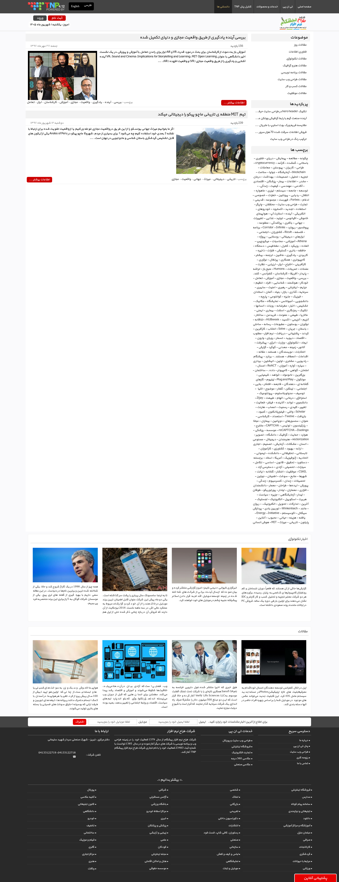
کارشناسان (281, 273)
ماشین (279, 255)
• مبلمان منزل (304, 833)
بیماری (269, 310)
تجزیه (304, 177)
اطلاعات (291, 181)
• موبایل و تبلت (231, 868)
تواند (289, 402)
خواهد (275, 375)
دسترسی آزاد (265, 467)
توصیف (300, 393)
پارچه (263, 296)
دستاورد (302, 462)
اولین (279, 361)
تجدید (289, 209)
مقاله (261, 352)
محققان (270, 204)
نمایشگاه (272, 301)
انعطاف (290, 356)
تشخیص (302, 306)
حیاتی (282, 518)
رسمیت (282, 407)
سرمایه (303, 292)
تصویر (260, 435)
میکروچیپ (262, 241)
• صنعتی (235, 840)
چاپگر (259, 204)
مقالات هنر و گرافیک (294, 65)
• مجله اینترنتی (159, 854)
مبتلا (256, 421)
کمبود (261, 412)
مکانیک (259, 301)
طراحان (282, 485)
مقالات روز (300, 45)
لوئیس (285, 425)
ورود (40, 18)
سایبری (260, 287)
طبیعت (269, 398)
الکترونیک (276, 499)
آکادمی (298, 186)
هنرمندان (284, 439)
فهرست (283, 200)
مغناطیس (273, 246)
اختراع (288, 264)
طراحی (300, 167)
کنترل (284, 246)
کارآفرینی (300, 264)
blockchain (299, 172)
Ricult (288, 232)
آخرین (304, 504)
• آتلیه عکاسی (88, 797)
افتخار (267, 384)
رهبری (281, 287)
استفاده (301, 209)
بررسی (302, 278)
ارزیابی (271, 264)
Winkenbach (290, 508)
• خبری (164, 818)
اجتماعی (263, 232)
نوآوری (263, 260)
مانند (303, 508)
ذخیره (261, 250)
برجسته (258, 458)
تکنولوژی (292, 342)
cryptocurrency (265, 163)
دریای (269, 158)
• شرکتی (163, 790)
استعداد (277, 416)
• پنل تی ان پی (301, 746)
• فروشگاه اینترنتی (241, 746)
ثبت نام (56, 18)
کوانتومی (275, 296)
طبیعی (294, 315)
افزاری (302, 490)
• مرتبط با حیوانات (302, 861)
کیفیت (274, 186)
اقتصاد (300, 338)
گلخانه (270, 471)
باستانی (303, 163)
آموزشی (290, 241)
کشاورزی (279, 448)
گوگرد (272, 347)
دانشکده (273, 453)
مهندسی (286, 186)
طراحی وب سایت (287, 204)
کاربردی (303, 255)
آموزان (283, 365)
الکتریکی (299, 213)
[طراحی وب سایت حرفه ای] (46, 6)
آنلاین (261, 518)
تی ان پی (287, 7)
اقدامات (303, 356)
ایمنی (259, 310)
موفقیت (291, 471)
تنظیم (259, 283)
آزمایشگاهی (287, 494)
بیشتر (259, 255)
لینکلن (289, 389)
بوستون (292, 324)
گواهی (294, 370)
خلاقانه (259, 319)
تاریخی (293, 522)
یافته (302, 518)
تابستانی (301, 453)
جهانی (298, 223)
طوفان (257, 490)
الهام (279, 398)
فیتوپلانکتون (276, 412)
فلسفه (298, 232)
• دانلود (307, 818)
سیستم (281, 190)
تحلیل (294, 177)
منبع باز (267, 269)
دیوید (289, 338)
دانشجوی (301, 402)
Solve (281, 329)
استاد (268, 458)
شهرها (303, 476)
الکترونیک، (268, 504)
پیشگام (258, 356)
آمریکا (278, 458)
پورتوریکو (269, 490)
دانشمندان (259, 485)
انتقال (305, 195)
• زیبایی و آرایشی (158, 833)
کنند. (256, 273)
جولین (261, 476)
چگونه (304, 158)
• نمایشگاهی (233, 861)
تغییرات (258, 218)
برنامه (256, 227)
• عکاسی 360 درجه (241, 758)
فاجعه (277, 384)
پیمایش (281, 158)
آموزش (269, 278)
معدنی (282, 347)
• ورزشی (307, 868)
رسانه (267, 324)
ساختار (259, 315)
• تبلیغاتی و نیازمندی (300, 811)
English (75, 6)
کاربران (289, 167)
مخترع (259, 425)
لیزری (270, 190)
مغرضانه (281, 306)
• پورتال (91, 790)
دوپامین (277, 421)
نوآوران (304, 324)
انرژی (272, 342)
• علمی (164, 840)
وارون (260, 338)
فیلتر (270, 402)
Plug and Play (285, 379)
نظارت (261, 264)
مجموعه (271, 200)
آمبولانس (286, 301)
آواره (292, 365)
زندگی (262, 481)
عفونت (282, 315)
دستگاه (259, 246)
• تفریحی (234, 811)
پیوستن (278, 167)
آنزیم (305, 319)
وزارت (281, 342)
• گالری (92, 847)
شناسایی (278, 283)
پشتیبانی (293, 333)
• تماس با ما (303, 763)
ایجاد (304, 342)
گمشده (291, 163)
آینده (288, 213)
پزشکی (259, 430)
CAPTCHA (272, 425)
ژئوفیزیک (290, 458)
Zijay (260, 398)
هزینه (292, 518)
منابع (293, 476)
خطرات (272, 195)
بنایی (258, 384)
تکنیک (303, 310)
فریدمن (271, 315)
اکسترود (277, 209)
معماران (292, 490)
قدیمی (259, 200)
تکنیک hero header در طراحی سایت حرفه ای (279, 111)
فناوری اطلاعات (297, 52)
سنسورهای (291, 421)
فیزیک (297, 296)
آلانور (301, 347)
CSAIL (302, 471)
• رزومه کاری (303, 758)
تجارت (303, 204)
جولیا (272, 172)
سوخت (283, 476)
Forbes (295, 200)
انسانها (260, 306)
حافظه (302, 250)
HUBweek (272, 319)
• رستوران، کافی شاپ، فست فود (221, 833)
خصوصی (259, 195)
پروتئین (283, 195)
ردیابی (295, 195)
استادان (258, 292)
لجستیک (262, 499)
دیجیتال (271, 439)
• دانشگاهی (89, 811)
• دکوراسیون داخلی (229, 818)
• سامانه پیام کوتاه (301, 804)
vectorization (300, 439)
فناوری (260, 158)
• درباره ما (304, 740)
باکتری (288, 223)
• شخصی (235, 790)
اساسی (269, 462)
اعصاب (271, 407)
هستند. (279, 356)
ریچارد (291, 227)
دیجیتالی (286, 236)
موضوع (269, 389)
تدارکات (293, 504)
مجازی (280, 278)
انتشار (279, 471)
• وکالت (92, 869)
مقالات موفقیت (296, 93)
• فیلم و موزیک (87, 840)
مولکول (301, 379)
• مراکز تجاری (89, 854)
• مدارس (307, 797)
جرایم (303, 287)
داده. (271, 370)
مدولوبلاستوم (284, 393)
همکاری (285, 260)
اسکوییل (290, 499)
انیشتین (268, 361)
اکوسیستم (288, 513)
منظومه (263, 223)
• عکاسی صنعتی (243, 764)
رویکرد (295, 246)
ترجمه (269, 255)
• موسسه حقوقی (158, 868)
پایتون (304, 522)
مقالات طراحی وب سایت (291, 79)
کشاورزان (276, 232)
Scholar (300, 412)
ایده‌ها (293, 485)
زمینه (292, 347)
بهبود (289, 448)
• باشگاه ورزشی (159, 804)
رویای (269, 338)
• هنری (92, 861)
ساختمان (260, 370)
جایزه (287, 296)
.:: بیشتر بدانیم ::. (169, 779)
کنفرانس (267, 273)
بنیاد (277, 292)
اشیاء (260, 389)
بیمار (281, 181)
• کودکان (163, 847)
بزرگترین (300, 375)
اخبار (291, 306)
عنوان (304, 421)
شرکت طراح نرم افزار (181, 731)
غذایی (270, 218)
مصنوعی (258, 439)
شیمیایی (263, 375)
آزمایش (278, 444)
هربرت (302, 499)
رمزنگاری (291, 310)
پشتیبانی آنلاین (315, 878)
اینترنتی (292, 287)
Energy (260, 513)
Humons (279, 269)
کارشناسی (263, 416)
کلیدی (293, 407)
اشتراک (79, 722)
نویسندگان (285, 352)
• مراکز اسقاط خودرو (157, 811)
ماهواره (260, 190)
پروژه (262, 236)
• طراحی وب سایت (300, 752)
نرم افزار (269, 333)
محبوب (272, 518)
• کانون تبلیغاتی (87, 804)
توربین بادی (271, 508)
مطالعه (292, 158)
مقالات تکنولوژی (296, 58)
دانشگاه (271, 435)
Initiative (273, 513)
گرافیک (283, 435)
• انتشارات (234, 825)
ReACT (272, 365)
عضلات (304, 269)
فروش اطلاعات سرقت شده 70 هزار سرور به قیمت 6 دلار (278, 132)
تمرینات (292, 269)
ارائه (298, 448)
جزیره (274, 494)
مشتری (289, 361)
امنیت (271, 287)
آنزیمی (296, 319)
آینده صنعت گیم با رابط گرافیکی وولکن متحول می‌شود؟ (278, 118)
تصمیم (267, 444)
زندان (287, 481)
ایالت (260, 471)
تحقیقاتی (288, 453)
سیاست (263, 494)
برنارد (268, 356)
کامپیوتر (282, 370)
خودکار (304, 283)
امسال (261, 365)
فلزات (270, 250)
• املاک (236, 797)
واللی (290, 412)
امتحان (304, 370)
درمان (256, 177)
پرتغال (273, 260)
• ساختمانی (89, 833)
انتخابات (300, 352)
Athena (302, 241)
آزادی (279, 467)
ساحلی (257, 324)
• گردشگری (305, 854)
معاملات (265, 167)
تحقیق (290, 462)
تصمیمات (282, 177)
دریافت (280, 333)
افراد (268, 283)
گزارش (262, 347)
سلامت (262, 172)
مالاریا (304, 315)
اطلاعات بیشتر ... (233, 102)
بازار (284, 292)
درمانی (289, 398)
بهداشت (268, 177)
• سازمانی (234, 847)
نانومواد (287, 375)
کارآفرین (260, 329)
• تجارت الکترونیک (242, 752)
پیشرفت (261, 342)
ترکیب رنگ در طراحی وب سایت (288, 139)
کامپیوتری (298, 260)
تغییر (303, 407)
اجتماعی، (301, 389)
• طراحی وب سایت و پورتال (237, 740)
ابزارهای (299, 236)
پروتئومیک (265, 393)
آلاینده (280, 402)
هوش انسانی (261, 522)
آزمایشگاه (283, 172)
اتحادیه (303, 458)
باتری (292, 250)
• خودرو (91, 818)
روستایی (273, 236)
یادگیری (291, 255)
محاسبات (277, 241)
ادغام (305, 200)
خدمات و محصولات (267, 7)
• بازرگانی (235, 804)
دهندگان (289, 384)
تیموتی (260, 453)
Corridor (268, 227)
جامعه (292, 190)
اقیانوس (290, 218)
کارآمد (280, 163)
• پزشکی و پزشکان (158, 825)
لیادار (281, 490)
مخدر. (302, 181)
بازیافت (301, 416)
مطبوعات (278, 324)
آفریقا (293, 273)
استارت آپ (276, 213)
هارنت (261, 407)
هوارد (304, 435)
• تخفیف (91, 825)
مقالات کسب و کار (295, 86)
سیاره (300, 365)
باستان (302, 329)
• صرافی (307, 840)
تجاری (256, 444)
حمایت (294, 435)
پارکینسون (299, 425)
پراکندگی (276, 223)
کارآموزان (265, 448)
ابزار (280, 264)
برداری (257, 361)
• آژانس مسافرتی (158, 797)
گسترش (281, 250)
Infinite (280, 227)
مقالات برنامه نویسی (293, 72)
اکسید (285, 319)
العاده (305, 246)
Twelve (289, 416)
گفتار (280, 389)
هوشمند (292, 283)
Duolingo (303, 430)
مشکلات (291, 444)
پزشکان (271, 181)
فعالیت (260, 402)
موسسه (271, 430)
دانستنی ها (223, 7)
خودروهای (263, 209)
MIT (274, 522)
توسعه (303, 190)
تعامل (259, 278)
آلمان (268, 292)
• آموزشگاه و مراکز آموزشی (297, 825)
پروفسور (303, 227)
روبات (270, 306)
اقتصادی (258, 181)
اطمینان (271, 476)
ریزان (256, 504)
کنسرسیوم (275, 481)
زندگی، (263, 186)
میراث (282, 522)
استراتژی (301, 398)
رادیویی (301, 361)
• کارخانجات (305, 847)
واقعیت (291, 278)
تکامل (258, 462)
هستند (272, 352)
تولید (279, 218)
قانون (279, 462)
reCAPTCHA (286, 430)
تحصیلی (289, 467)
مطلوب (257, 333)
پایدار (303, 273)
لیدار (300, 494)
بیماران (265, 421)
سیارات (301, 467)
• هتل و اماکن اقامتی (156, 861)
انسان (302, 444)
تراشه (256, 269)
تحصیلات (299, 481)
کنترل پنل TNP (242, 7)
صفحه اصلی (304, 7)
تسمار (279, 338)
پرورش (304, 485)
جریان (291, 329)
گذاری (293, 292)
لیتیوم (270, 379)
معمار (272, 485)
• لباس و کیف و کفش (228, 854)
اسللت (280, 310)
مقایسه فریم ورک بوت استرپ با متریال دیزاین (278, 125)
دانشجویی (301, 301)
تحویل (282, 504)
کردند (305, 333)
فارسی (88, 5)
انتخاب (272, 329)
